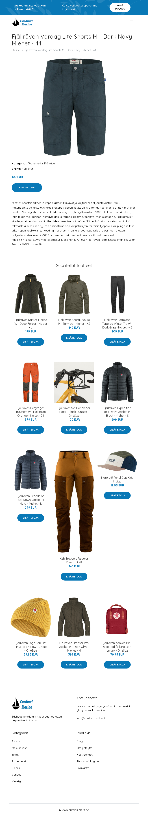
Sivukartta (83, 768)
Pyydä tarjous (120, 7)
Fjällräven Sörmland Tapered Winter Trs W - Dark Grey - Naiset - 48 (117, 323)
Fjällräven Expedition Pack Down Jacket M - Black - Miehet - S (117, 411)
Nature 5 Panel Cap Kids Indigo (117, 479)
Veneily (16, 781)
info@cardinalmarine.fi (91, 718)
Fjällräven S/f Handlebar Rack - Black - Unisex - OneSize (74, 411)
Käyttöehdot (85, 754)
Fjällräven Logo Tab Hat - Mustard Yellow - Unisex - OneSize (30, 646)
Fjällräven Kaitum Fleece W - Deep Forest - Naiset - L (30, 323)
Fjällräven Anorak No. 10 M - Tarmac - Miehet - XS (74, 321)
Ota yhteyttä (84, 748)
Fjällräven (50, 163)
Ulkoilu (16, 768)
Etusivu (16, 50)
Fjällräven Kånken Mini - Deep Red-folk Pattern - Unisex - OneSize (117, 646)
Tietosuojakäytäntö (89, 761)
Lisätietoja (27, 187)
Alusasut (17, 741)
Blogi (80, 741)
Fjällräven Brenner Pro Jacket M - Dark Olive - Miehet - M (74, 646)
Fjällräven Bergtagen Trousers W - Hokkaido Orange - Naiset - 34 (31, 411)
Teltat (15, 754)
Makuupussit (19, 748)
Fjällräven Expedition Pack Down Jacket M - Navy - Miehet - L (30, 499)
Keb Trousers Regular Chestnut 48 (74, 560)
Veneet (16, 774)
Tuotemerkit (35, 163)
